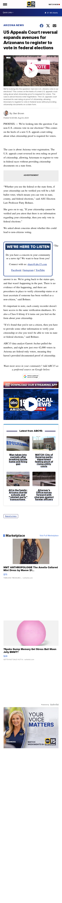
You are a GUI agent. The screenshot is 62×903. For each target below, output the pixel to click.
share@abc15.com (37, 264)
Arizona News (13, 25)
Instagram (28, 270)
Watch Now (54, 4)
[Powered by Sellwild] (54, 705)
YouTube (40, 270)
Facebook (16, 270)
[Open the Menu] (4, 4)
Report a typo (11, 516)
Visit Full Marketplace (49, 536)
